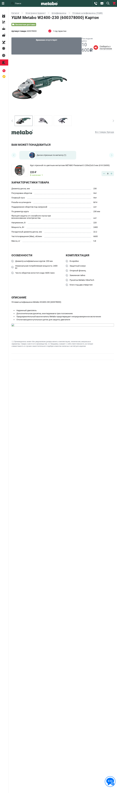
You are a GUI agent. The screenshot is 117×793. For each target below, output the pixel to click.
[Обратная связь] (110, 781)
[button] (12, 121)
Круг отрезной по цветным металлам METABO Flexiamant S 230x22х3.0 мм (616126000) (70, 165)
